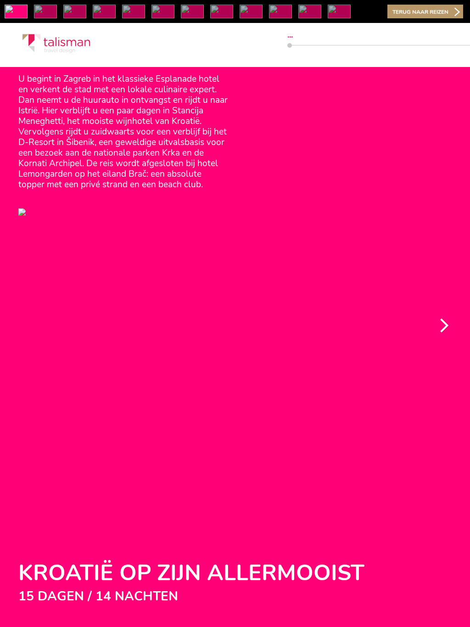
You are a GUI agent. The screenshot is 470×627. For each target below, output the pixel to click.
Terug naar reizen (420, 12)
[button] (443, 325)
